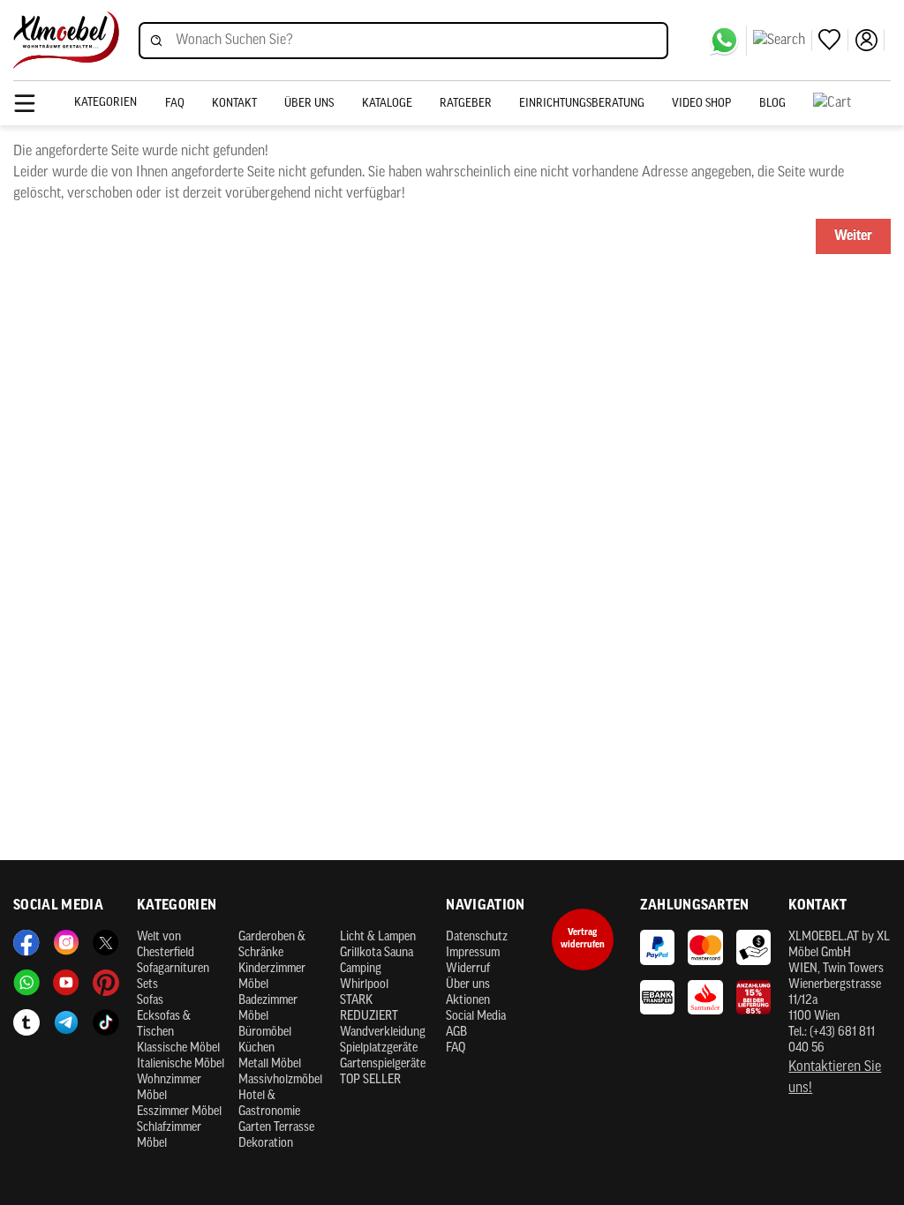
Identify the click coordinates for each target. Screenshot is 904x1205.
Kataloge (387, 103)
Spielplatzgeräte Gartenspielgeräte (383, 1056)
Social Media (476, 1016)
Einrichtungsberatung (581, 103)
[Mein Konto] (870, 40)
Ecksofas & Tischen (164, 1024)
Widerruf (468, 969)
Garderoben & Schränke (271, 945)
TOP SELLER (370, 1080)
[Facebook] (26, 943)
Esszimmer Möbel (179, 1112)
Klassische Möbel (178, 1048)
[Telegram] (66, 1022)
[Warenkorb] (852, 103)
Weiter (853, 236)
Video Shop (701, 103)
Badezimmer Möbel (268, 1008)
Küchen (256, 1048)
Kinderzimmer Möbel (271, 977)
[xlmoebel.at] (66, 40)
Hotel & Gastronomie (269, 1104)
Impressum (473, 953)
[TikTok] (106, 1022)
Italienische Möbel (180, 1064)
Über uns (309, 103)
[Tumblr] (26, 1022)
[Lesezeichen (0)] (833, 40)
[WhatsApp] (728, 41)
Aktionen (468, 1000)
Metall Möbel (269, 1064)
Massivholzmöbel (280, 1080)
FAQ (175, 103)
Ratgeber (466, 103)
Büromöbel (264, 1032)
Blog (772, 103)
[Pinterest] (106, 982)
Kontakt (234, 103)
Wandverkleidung (383, 1032)
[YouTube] (66, 982)
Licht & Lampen (378, 937)
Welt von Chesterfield (165, 945)
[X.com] (106, 943)
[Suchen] (782, 40)
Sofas (150, 1000)
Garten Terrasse (276, 1127)
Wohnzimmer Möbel (169, 1088)
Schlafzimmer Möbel (169, 1135)
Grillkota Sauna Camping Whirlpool (376, 969)
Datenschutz (477, 937)
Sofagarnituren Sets (173, 977)
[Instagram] (66, 943)
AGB (456, 1032)
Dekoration (265, 1143)
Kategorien (105, 103)
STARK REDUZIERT (369, 1008)
